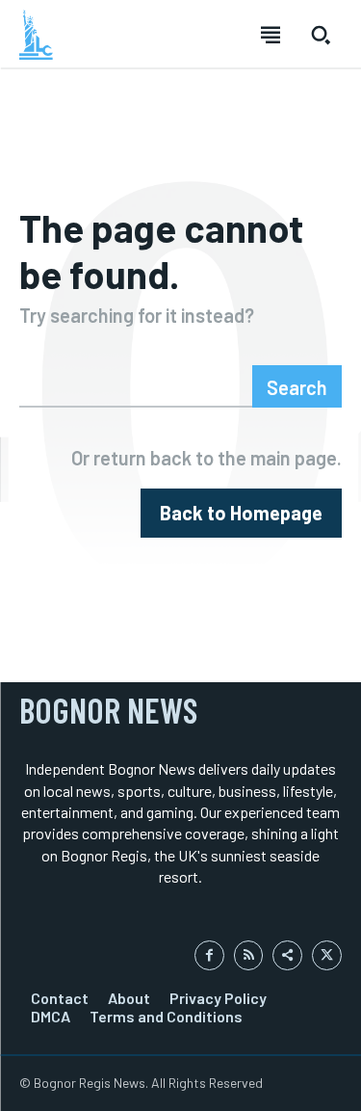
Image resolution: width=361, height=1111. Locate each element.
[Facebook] (209, 955)
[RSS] (249, 955)
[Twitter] (327, 955)
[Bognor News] (36, 35)
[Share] (287, 955)
